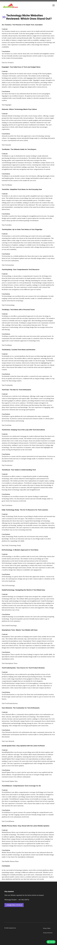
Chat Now (52, 941)
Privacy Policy (46, 928)
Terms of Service (48, 933)
